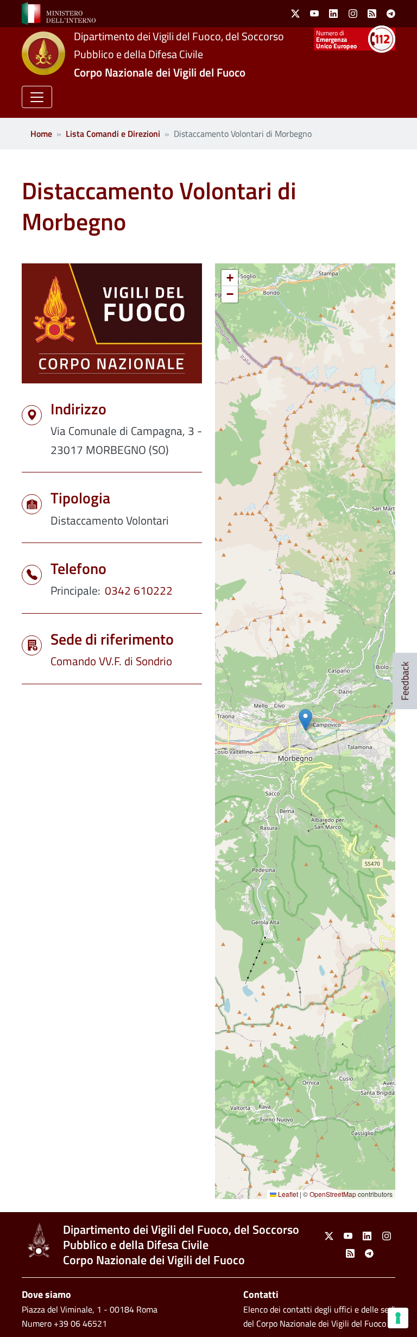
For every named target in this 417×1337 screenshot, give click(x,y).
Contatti (261, 1294)
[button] (37, 97)
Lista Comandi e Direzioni (113, 133)
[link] (59, 12)
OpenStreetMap (332, 1194)
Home (41, 133)
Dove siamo (46, 1294)
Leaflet (287, 1194)
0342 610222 (139, 590)
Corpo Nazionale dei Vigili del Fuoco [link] (159, 72)
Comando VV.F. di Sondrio (111, 661)
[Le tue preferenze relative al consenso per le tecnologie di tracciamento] (398, 1318)
